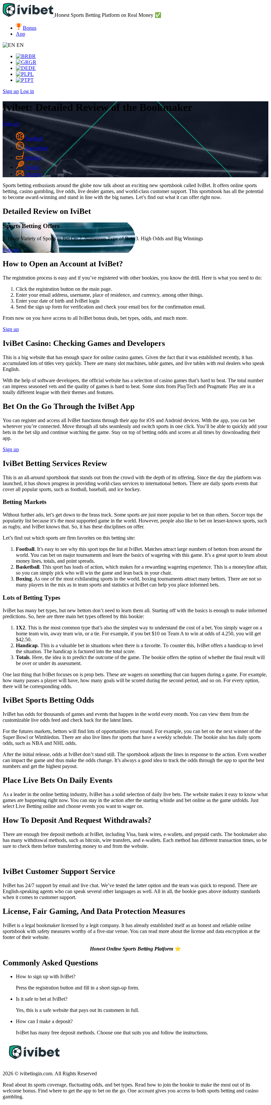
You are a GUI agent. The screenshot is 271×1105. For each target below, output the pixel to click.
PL (30, 74)
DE (32, 68)
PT (30, 80)
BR (32, 56)
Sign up (11, 91)
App (20, 34)
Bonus (29, 28)
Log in (27, 91)
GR (32, 62)
